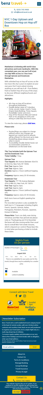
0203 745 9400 (23, 10)
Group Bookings (21, 366)
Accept (16, 392)
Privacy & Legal (21, 372)
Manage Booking (21, 363)
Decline (25, 392)
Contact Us (21, 357)
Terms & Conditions (21, 360)
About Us (21, 354)
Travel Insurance (21, 369)
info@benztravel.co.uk (23, 12)
